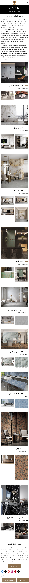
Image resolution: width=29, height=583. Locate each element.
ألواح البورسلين (12, 11)
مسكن (18, 11)
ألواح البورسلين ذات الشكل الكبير (8, 33)
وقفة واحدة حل (14, 566)
